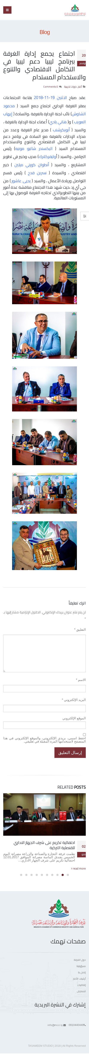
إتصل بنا (82, 972)
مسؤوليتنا (81, 966)
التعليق (80, 629)
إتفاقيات (82, 985)
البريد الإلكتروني (74, 700)
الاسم (81, 680)
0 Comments (50, 86)
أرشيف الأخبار (79, 978)
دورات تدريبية (70, 86)
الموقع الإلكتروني (74, 718)
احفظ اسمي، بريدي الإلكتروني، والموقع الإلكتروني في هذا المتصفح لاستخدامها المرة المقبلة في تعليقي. (44, 739)
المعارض (81, 991)
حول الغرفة (80, 959)
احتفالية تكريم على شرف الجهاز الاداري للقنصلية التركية (44, 845)
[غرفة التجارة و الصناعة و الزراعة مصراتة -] (75, 10)
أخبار (80, 86)
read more (79, 868)
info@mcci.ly (55, 1025)
